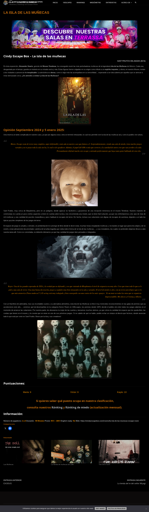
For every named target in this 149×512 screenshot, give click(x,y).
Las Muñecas (8, 464)
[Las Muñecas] (26, 451)
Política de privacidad (117, 508)
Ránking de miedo (77, 407)
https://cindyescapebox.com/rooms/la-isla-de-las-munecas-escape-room (109, 421)
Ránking (57, 407)
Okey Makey (100, 508)
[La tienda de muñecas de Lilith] (73, 451)
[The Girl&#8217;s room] (121, 451)
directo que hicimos (124, 313)
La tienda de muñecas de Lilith (62, 464)
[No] (146, 509)
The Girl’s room (104, 464)
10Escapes (76, 307)
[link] (135, 2)
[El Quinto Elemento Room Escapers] (5, 3)
